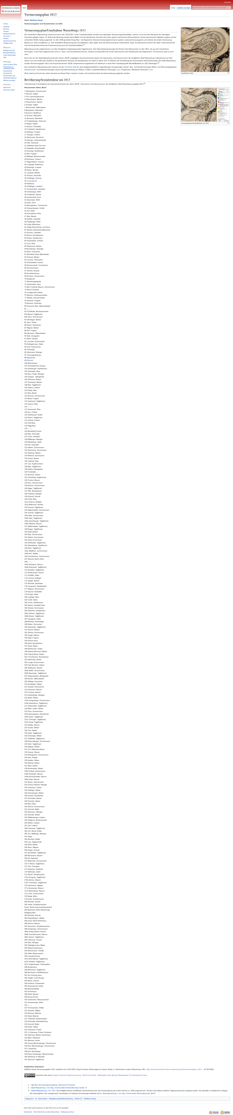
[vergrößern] (228, 73)
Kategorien (29, 1099)
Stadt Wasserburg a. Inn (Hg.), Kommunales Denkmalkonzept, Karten (58, 1088)
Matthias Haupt (36, 20)
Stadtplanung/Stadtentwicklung (61, 1099)
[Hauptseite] (10, 9)
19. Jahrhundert (41, 1099)
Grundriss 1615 (70, 67)
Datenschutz (28, 1112)
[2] (158, 63)
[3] (144, 83)
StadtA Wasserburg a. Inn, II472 (43, 1091)
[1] (84, 45)
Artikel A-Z (78, 1099)
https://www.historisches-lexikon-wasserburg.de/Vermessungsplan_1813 (174, 1069)
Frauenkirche (32, 181)
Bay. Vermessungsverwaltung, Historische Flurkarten (55, 1085)
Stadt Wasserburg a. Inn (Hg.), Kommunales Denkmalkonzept (126, 1093)
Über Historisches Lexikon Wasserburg (46, 1112)
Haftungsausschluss (67, 1112)
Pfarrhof (30, 360)
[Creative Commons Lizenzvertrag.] (29, 1075)
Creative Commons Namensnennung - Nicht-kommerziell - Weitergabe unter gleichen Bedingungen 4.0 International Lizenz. (100, 1075)
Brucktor (42, 146)
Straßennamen (30, 70)
